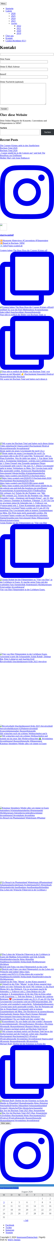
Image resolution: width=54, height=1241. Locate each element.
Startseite (9, 8)
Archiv (14, 23)
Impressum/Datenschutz (27, 1237)
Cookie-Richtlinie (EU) (16, 41)
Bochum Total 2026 (8, 148)
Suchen (3, 128)
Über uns (10, 36)
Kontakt (9, 38)
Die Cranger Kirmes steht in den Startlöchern (19, 145)
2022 (19, 26)
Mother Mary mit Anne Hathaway (15, 158)
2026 (13, 13)
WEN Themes (14, 1240)
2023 (13, 21)
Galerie (9, 11)
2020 (19, 31)
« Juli (26, 1220)
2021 (19, 28)
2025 (13, 16)
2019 (19, 33)
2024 (13, 18)
